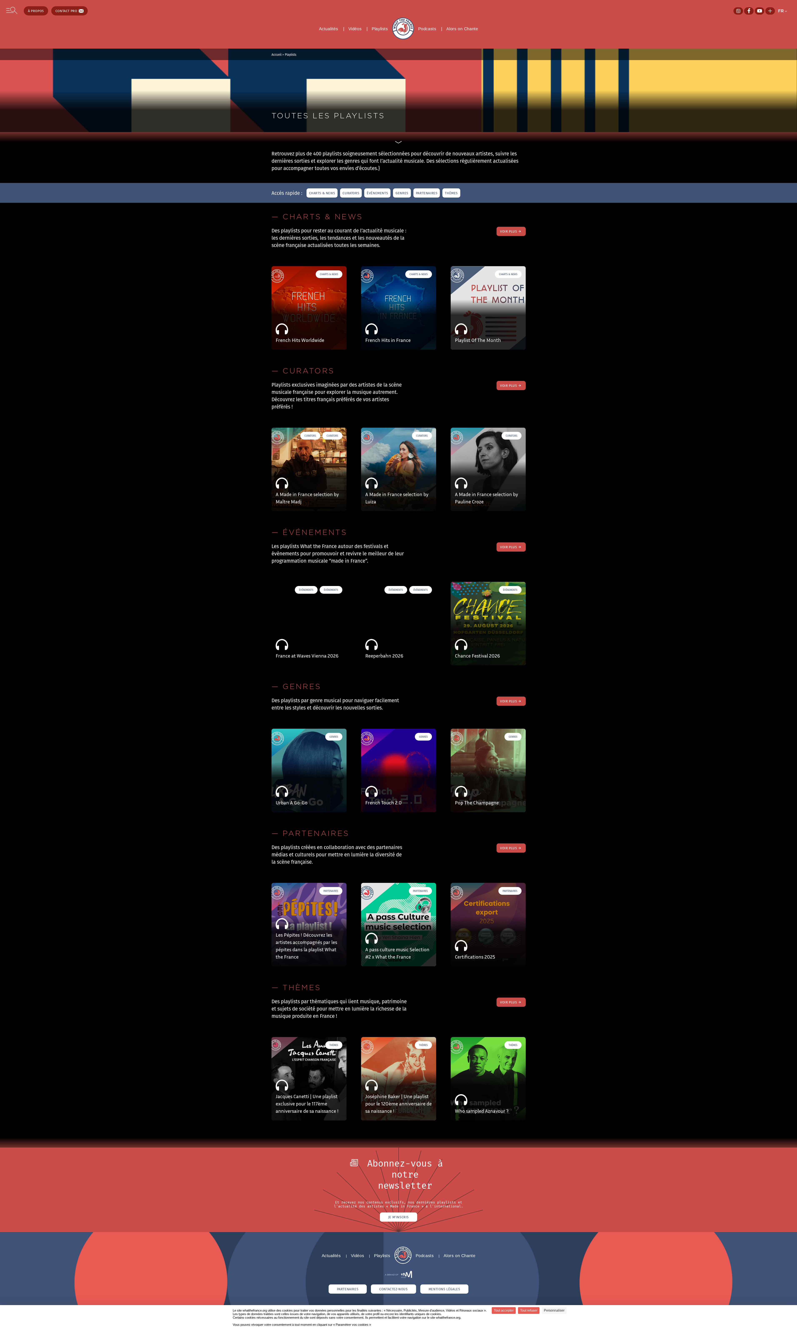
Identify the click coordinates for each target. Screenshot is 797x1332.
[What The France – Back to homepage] (403, 1262)
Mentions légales (444, 1289)
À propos (36, 10)
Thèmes (451, 192)
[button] (784, 11)
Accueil (277, 54)
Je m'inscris (398, 1217)
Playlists (380, 28)
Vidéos (355, 28)
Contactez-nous (393, 1289)
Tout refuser (528, 1310)
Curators (351, 192)
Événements (377, 192)
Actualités (328, 28)
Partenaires (427, 192)
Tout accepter (504, 1310)
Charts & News (322, 192)
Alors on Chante (462, 28)
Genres (401, 192)
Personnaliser (554, 1310)
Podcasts (427, 28)
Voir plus (508, 231)
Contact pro (66, 10)
